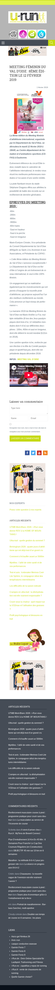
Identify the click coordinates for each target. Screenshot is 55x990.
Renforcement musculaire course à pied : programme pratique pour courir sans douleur (27, 816)
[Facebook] (27, 453)
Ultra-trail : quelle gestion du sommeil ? (27, 540)
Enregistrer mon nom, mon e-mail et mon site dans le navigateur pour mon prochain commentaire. (28, 430)
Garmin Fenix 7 (18, 947)
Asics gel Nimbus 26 (20, 936)
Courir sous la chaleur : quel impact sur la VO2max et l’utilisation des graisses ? (27, 605)
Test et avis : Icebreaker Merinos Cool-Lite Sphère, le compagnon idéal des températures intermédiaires (27, 576)
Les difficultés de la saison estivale (25, 586)
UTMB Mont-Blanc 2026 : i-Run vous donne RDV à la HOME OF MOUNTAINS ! (26, 530)
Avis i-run (15, 940)
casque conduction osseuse (24, 944)
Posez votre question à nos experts (25, 510)
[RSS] (45, 453)
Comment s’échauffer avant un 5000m (27, 556)
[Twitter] (33, 453)
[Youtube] (39, 453)
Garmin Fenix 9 (18, 955)
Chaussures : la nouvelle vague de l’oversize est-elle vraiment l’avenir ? (25, 877)
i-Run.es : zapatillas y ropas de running (29, 966)
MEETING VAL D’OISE (28, 359)
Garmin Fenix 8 (18, 951)
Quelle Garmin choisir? (21, 977)
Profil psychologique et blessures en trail (26, 794)
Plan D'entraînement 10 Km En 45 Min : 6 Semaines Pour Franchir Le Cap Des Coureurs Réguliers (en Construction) (27, 843)
